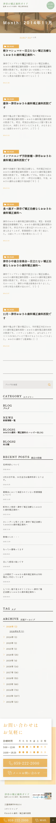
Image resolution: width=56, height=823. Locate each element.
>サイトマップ (10, 809)
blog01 (10, 46)
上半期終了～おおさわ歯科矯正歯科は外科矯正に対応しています (22, 575)
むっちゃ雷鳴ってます (13, 549)
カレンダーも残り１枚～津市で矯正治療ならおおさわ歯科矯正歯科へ (22, 523)
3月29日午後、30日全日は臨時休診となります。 (23, 478)
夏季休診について (11, 464)
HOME (23, 37)
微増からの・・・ (11, 536)
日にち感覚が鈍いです (13, 561)
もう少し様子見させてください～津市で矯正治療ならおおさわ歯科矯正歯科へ (22, 590)
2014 (29, 37)
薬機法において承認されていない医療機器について (22, 493)
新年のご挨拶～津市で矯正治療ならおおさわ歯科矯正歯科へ (22, 508)
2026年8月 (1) (17, 631)
